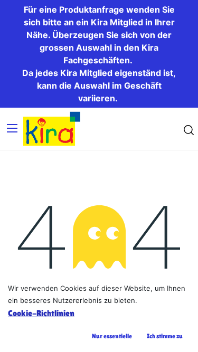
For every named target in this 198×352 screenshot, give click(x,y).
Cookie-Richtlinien (41, 313)
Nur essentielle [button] (112, 336)
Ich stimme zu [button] (165, 336)
